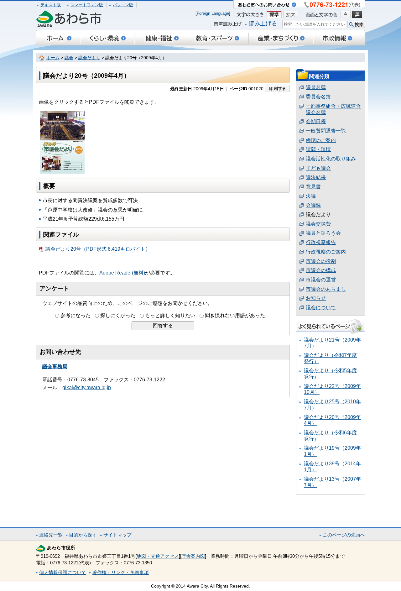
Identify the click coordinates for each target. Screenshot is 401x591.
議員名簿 (316, 87)
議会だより (89, 57)
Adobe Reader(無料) (122, 272)
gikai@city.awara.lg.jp (86, 387)
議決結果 (316, 177)
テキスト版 (50, 5)
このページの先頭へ (344, 534)
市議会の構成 (321, 270)
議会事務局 (54, 366)
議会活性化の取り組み (331, 158)
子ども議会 (318, 168)
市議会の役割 (321, 261)
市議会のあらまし (326, 289)
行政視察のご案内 (326, 251)
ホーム (53, 57)
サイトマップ (117, 534)
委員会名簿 (318, 96)
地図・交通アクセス (158, 556)
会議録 (313, 205)
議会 (69, 57)
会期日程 (316, 121)
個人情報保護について (62, 572)
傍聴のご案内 (321, 140)
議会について (321, 307)
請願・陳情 (318, 149)
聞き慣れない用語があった (235, 315)
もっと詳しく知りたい (170, 315)
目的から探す (83, 534)
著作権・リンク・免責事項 (120, 572)
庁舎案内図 (193, 556)
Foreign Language (213, 13)
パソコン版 (123, 5)
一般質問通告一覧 (326, 130)
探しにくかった (117, 315)
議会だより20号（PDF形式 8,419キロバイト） (97, 249)
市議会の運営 (321, 279)
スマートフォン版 (86, 5)
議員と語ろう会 (323, 233)
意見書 (313, 186)
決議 (311, 196)
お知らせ (316, 298)
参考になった (75, 315)
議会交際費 (318, 224)
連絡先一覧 (51, 534)
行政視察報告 (321, 242)
